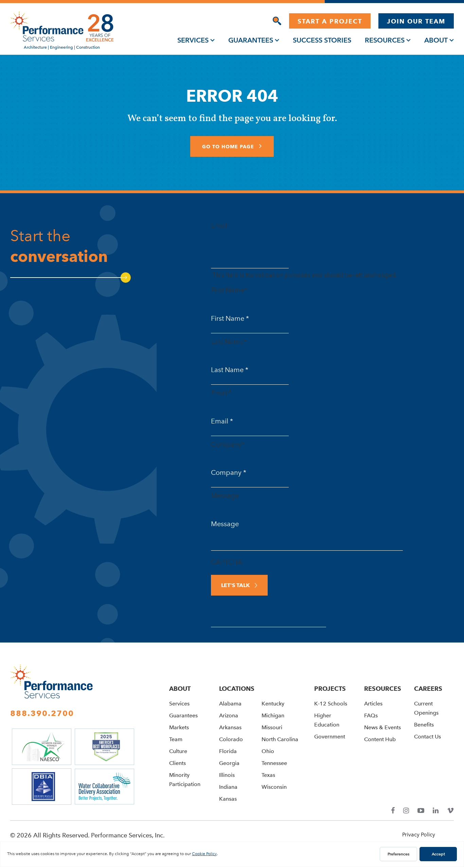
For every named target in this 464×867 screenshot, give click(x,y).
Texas (268, 775)
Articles (373, 703)
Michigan (273, 715)
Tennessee (274, 763)
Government (329, 736)
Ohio (268, 751)
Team (175, 739)
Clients (177, 763)
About (436, 40)
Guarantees (250, 40)
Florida (228, 751)
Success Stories (322, 40)
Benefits (424, 724)
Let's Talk (235, 585)
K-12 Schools (330, 703)
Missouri (272, 727)
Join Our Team (416, 21)
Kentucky (273, 703)
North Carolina (280, 739)
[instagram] (406, 810)
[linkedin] (436, 810)
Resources (385, 40)
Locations (236, 688)
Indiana (228, 787)
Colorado (231, 739)
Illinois (227, 775)
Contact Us (427, 736)
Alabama (230, 703)
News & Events (382, 727)
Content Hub (380, 739)
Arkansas (230, 727)
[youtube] (420, 810)
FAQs (371, 715)
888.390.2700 (42, 713)
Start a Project (330, 21)
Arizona (228, 715)
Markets (179, 727)
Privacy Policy (418, 834)
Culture (178, 751)
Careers (428, 688)
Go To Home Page (229, 146)
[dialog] (277, 21)
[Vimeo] (450, 810)
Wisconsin (274, 787)
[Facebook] (393, 810)
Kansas (228, 799)
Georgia (229, 763)
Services (193, 40)
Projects (330, 688)
